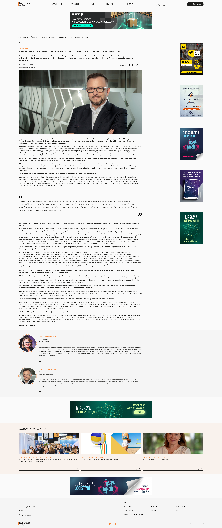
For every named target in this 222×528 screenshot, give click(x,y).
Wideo (94, 4)
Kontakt (129, 4)
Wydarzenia (129, 510)
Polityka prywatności (133, 514)
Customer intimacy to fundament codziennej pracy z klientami (65, 37)
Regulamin (180, 507)
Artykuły (35, 37)
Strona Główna (24, 37)
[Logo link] (24, 4)
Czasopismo (129, 507)
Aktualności (57, 4)
